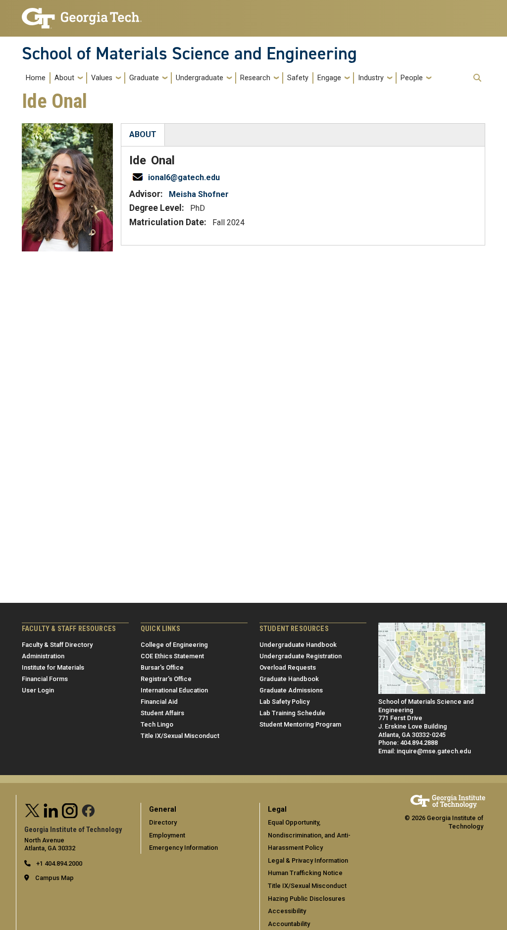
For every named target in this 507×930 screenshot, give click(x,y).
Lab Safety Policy (284, 701)
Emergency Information (183, 847)
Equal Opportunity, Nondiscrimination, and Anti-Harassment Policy (309, 835)
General (162, 809)
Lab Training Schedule (292, 713)
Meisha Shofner (199, 194)
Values (101, 78)
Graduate (144, 78)
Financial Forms (45, 679)
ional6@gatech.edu (184, 177)
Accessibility (287, 911)
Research (255, 78)
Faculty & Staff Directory (57, 644)
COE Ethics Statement (172, 656)
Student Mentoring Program (300, 724)
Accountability (289, 924)
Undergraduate (199, 78)
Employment (167, 835)
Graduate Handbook (289, 679)
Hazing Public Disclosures (306, 898)
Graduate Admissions (291, 690)
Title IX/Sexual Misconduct (180, 735)
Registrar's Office (166, 679)
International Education (174, 690)
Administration (43, 656)
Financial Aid (159, 701)
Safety (297, 78)
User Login (38, 690)
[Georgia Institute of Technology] (82, 14)
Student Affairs (162, 713)
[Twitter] (32, 809)
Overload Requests (287, 667)
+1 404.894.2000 (58, 863)
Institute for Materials (53, 667)
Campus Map (54, 877)
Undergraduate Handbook (298, 644)
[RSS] (88, 809)
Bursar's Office (162, 667)
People (412, 78)
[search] (477, 78)
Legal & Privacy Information (308, 860)
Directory (163, 822)
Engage (329, 78)
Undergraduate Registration (300, 656)
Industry (371, 78)
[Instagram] (69, 809)
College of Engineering (174, 644)
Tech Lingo (157, 724)
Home (36, 78)
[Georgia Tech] (447, 799)
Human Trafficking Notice (305, 873)
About (64, 78)
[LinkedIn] (51, 809)
